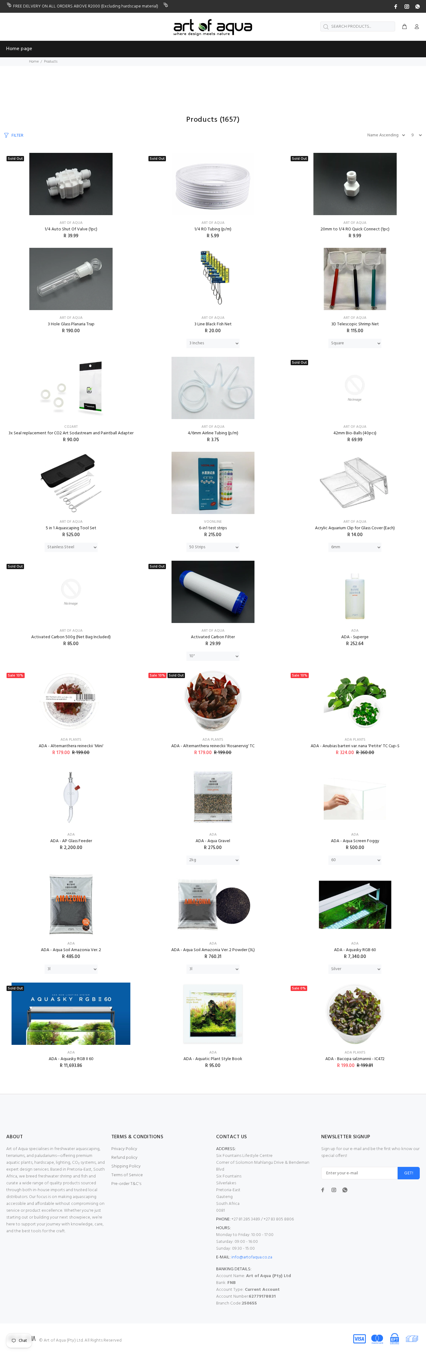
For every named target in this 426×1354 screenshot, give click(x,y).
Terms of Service (127, 1175)
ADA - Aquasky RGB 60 (355, 950)
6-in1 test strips (213, 528)
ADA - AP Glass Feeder (71, 841)
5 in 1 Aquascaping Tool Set (71, 528)
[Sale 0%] (355, 1014)
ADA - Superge (355, 637)
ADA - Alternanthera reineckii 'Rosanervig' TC (212, 746)
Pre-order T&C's (126, 1183)
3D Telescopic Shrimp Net (355, 324)
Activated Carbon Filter (213, 637)
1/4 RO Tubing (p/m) (212, 229)
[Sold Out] (71, 184)
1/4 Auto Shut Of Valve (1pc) (71, 229)
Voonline (213, 522)
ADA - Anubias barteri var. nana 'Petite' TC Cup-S (355, 746)
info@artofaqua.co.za (251, 1257)
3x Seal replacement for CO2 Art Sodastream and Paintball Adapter (70, 433)
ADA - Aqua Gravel (213, 841)
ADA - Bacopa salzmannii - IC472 (355, 1059)
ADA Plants (71, 740)
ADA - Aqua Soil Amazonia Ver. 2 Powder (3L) (213, 950)
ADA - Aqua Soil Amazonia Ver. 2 (71, 950)
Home (34, 62)
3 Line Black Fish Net (213, 324)
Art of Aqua (71, 223)
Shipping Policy (126, 1166)
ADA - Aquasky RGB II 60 (71, 1059)
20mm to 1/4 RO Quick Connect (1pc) (355, 229)
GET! (408, 1173)
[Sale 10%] (71, 701)
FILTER (17, 135)
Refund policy (124, 1157)
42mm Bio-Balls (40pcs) (354, 433)
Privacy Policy (124, 1149)
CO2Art (71, 427)
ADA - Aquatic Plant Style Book (212, 1059)
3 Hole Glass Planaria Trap (71, 324)
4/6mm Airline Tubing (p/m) (213, 433)
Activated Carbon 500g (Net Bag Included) (71, 637)
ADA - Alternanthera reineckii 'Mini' (71, 746)
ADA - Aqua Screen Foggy (355, 841)
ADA (355, 631)
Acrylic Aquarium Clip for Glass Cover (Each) (355, 528)
